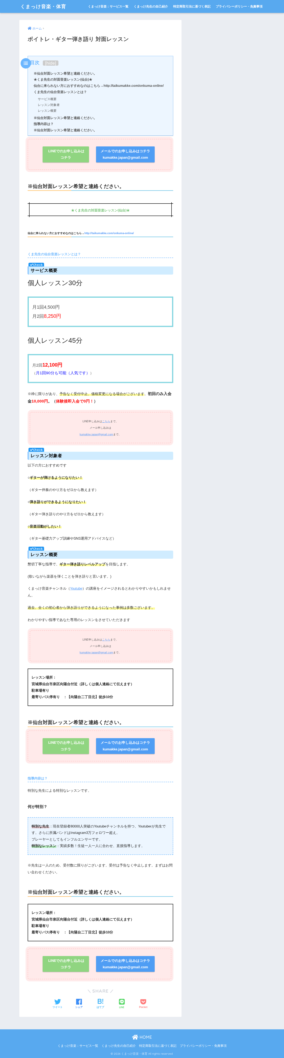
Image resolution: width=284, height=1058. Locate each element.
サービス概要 (47, 99)
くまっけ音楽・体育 (43, 6)
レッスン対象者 (49, 105)
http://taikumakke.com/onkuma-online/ (109, 233)
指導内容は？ (44, 124)
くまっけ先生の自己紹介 (151, 6)
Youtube (76, 588)
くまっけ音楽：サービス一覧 (108, 6)
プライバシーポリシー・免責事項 (239, 6)
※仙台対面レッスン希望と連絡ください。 (65, 73)
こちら (106, 421)
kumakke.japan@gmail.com (96, 434)
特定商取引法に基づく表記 (192, 6)
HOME (145, 1037)
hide (50, 63)
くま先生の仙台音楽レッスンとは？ (60, 92)
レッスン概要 (47, 110)
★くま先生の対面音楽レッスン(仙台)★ (63, 79)
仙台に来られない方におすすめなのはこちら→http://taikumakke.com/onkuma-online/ (99, 85)
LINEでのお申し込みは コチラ (65, 154)
